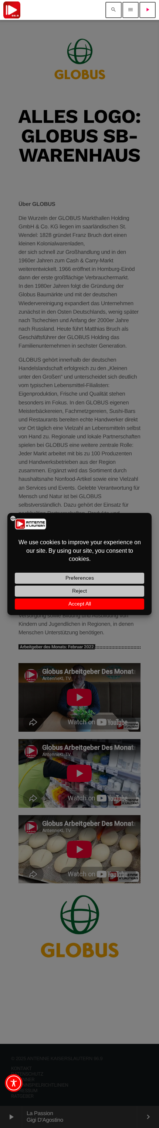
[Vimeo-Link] (11, 9)
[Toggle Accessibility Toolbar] (14, 1083)
